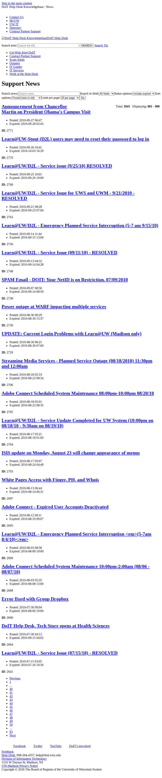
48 (11, 717)
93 (11, 731)
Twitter (37, 746)
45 (11, 707)
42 (11, 696)
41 (11, 692)
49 (11, 721)
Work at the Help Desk (23, 74)
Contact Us (16, 17)
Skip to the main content (17, 3)
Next (12, 735)
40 (11, 689)
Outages (14, 63)
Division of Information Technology (24, 758)
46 (11, 710)
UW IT (14, 24)
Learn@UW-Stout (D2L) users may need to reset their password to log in (75, 139)
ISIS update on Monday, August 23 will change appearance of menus (71, 452)
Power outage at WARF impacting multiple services (54, 306)
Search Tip (101, 45)
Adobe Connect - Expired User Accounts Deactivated (55, 506)
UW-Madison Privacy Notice (20, 766)
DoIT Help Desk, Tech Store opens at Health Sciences (55, 625)
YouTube (55, 746)
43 (11, 699)
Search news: (10, 93)
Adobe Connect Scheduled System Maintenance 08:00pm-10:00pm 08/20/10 (78, 393)
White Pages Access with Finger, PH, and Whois (50, 479)
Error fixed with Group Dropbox (35, 598)
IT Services (16, 70)
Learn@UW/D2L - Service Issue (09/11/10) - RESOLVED (59, 252)
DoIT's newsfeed (79, 746)
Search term (9, 45)
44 (11, 703)
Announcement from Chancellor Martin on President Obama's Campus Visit (46, 109)
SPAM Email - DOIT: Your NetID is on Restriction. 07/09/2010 (65, 279)
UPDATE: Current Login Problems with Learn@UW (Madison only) (71, 333)
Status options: (123, 93)
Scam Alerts (16, 59)
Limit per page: (50, 97)
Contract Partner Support (24, 31)
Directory (15, 27)
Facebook (19, 746)
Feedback (8, 751)
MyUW (14, 20)
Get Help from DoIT (22, 52)
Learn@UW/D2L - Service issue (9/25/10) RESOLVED (57, 165)
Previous (14, 678)
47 (11, 714)
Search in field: (89, 93)
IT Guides (15, 66)
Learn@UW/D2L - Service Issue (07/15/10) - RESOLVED (60, 652)
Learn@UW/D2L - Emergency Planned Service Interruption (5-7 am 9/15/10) (80, 225)
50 (11, 724)
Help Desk (8, 755)
